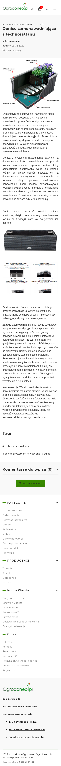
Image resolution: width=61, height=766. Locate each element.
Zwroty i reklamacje (14, 626)
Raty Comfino (10, 617)
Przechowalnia (11, 607)
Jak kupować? (11, 612)
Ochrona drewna (12, 510)
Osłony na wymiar (13, 538)
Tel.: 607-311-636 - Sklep (23, 722)
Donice (7, 524)
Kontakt (7, 646)
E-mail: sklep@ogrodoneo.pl (25, 737)
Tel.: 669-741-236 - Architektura (27, 729)
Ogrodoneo (9, 577)
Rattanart (8, 582)
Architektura (9, 529)
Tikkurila (7, 568)
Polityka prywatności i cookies (20, 660)
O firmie (7, 642)
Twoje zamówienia (13, 598)
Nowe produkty (12, 548)
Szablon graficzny (19, 762)
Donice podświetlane (15, 543)
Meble (6, 534)
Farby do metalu (12, 515)
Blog (44, 24)
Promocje (8, 552)
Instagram (9, 656)
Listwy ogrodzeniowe (15, 520)
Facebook (9, 651)
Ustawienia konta (12, 602)
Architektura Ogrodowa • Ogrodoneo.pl (20, 24)
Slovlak (7, 573)
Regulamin (9, 670)
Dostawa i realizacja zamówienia (21, 621)
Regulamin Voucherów (16, 665)
